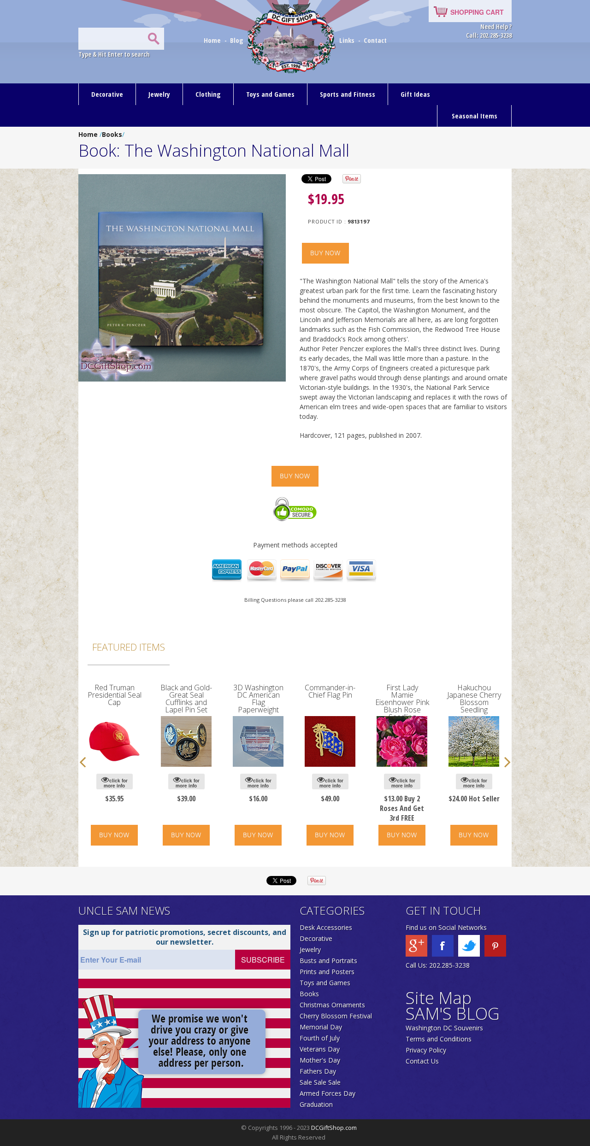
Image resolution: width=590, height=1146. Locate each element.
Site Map (439, 998)
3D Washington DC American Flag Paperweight (258, 698)
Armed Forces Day (327, 1093)
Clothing (208, 94)
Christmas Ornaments (332, 1004)
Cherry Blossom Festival (336, 1015)
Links (346, 40)
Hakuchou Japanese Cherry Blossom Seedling (474, 698)
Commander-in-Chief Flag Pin (330, 691)
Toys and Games (270, 94)
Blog (237, 40)
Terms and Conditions (439, 1038)
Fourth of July (320, 1038)
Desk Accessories (326, 927)
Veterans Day (320, 1049)
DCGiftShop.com (334, 1127)
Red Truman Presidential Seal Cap (115, 694)
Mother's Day (320, 1060)
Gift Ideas (415, 94)
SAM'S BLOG (453, 1013)
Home (213, 40)
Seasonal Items (474, 115)
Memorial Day (321, 1027)
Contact (375, 40)
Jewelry (159, 94)
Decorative (107, 94)
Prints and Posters (327, 971)
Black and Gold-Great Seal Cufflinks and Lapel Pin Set (186, 698)
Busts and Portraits (328, 960)
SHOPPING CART (477, 12)
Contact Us (422, 1061)
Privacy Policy (426, 1050)
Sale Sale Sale (320, 1082)
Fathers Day (318, 1071)
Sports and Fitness (347, 94)
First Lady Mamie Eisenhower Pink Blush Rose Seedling (402, 702)
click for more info (116, 783)
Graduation (316, 1104)
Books (112, 134)
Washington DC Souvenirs (444, 1027)
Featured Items (128, 647)
